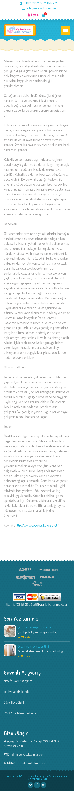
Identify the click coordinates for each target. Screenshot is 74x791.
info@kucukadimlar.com (41, 8)
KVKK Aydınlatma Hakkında (20, 713)
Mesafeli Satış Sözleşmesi (18, 681)
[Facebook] (36, 785)
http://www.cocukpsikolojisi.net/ (37, 525)
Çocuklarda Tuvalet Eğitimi (33, 646)
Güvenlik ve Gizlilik (14, 702)
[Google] (43, 785)
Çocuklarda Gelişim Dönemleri (35, 627)
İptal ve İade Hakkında (16, 691)
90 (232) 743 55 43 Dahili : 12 (41, 3)
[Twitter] (30, 785)
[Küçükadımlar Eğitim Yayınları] (20, 30)
